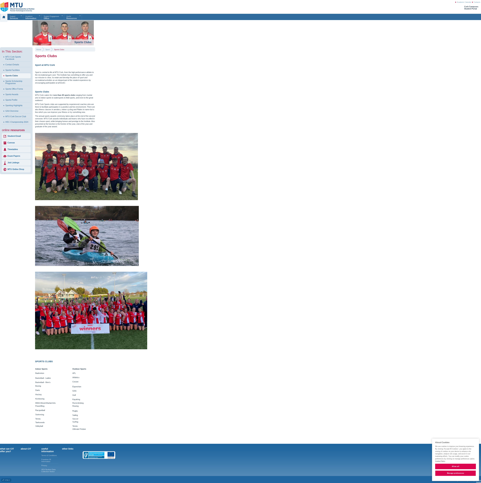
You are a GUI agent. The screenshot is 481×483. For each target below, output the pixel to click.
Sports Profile (11, 100)
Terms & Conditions (49, 455)
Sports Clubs (11, 76)
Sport (47, 50)
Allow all (455, 466)
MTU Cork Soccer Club (15, 116)
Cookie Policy (440, 461)
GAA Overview (11, 111)
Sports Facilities (12, 70)
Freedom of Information (46, 460)
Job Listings (13, 163)
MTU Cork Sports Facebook (13, 58)
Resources (71, 17)
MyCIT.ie (14, 7)
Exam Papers (14, 156)
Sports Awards (11, 94)
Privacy (44, 465)
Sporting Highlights (13, 105)
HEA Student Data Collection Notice (48, 470)
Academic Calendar (464, 2)
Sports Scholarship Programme (13, 82)
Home (3, 18)
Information (30, 17)
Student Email (14, 136)
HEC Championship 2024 (16, 122)
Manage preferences (455, 473)
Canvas (11, 143)
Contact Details (12, 65)
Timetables (13, 149)
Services (14, 17)
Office (51, 17)
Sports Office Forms (14, 89)
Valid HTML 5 (6, 480)
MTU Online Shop (16, 169)
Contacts (477, 2)
